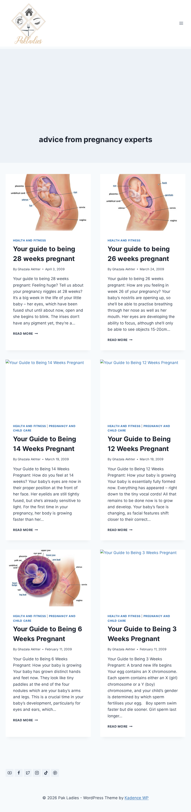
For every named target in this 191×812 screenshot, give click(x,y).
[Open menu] (181, 23)
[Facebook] (19, 773)
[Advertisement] (95, 81)
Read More (25, 333)
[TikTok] (46, 773)
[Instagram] (37, 773)
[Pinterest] (55, 773)
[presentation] (48, 202)
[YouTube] (10, 773)
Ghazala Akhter (29, 269)
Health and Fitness (29, 240)
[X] (28, 773)
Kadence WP (137, 797)
